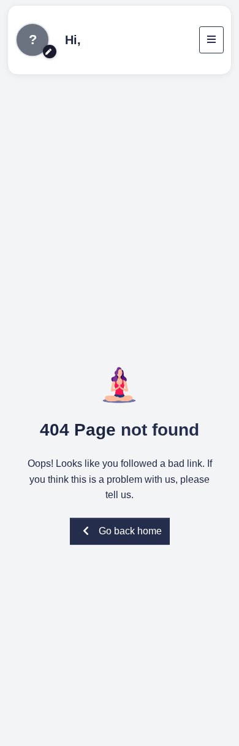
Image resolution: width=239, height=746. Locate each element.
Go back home (130, 531)
